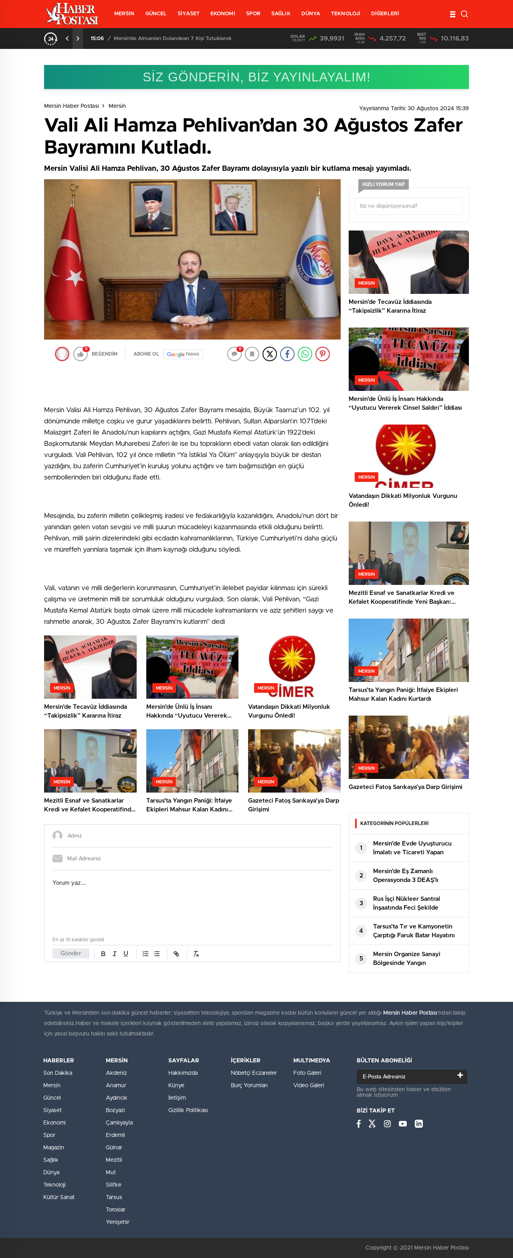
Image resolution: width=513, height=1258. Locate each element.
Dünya (51, 1172)
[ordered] (145, 954)
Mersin (117, 106)
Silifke (113, 1185)
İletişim (177, 1098)
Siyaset (52, 1110)
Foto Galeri (307, 1073)
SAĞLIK (281, 13)
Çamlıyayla (119, 1123)
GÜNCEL (156, 13)
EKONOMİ (222, 13)
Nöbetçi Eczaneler (254, 1073)
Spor (49, 1135)
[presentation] (67, 38)
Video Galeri (308, 1085)
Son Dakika (57, 1073)
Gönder (71, 954)
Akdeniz (116, 1073)
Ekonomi (54, 1123)
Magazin (53, 1148)
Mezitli (114, 1160)
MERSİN (124, 13)
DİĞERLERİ (385, 13)
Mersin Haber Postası (71, 106)
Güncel (52, 1098)
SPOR (253, 13)
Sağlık (51, 1160)
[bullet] (156, 954)
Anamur (116, 1085)
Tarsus (114, 1197)
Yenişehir (117, 1222)
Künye (176, 1085)
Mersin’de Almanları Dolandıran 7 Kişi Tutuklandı (172, 38)
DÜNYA (311, 13)
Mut (111, 1172)
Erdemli (115, 1135)
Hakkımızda (183, 1073)
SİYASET (189, 13)
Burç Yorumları (249, 1085)
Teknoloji (54, 1185)
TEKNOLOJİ (345, 13)
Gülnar (114, 1148)
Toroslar (115, 1210)
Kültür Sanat (59, 1197)
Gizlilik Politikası (188, 1110)
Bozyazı (115, 1110)
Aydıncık (116, 1098)
